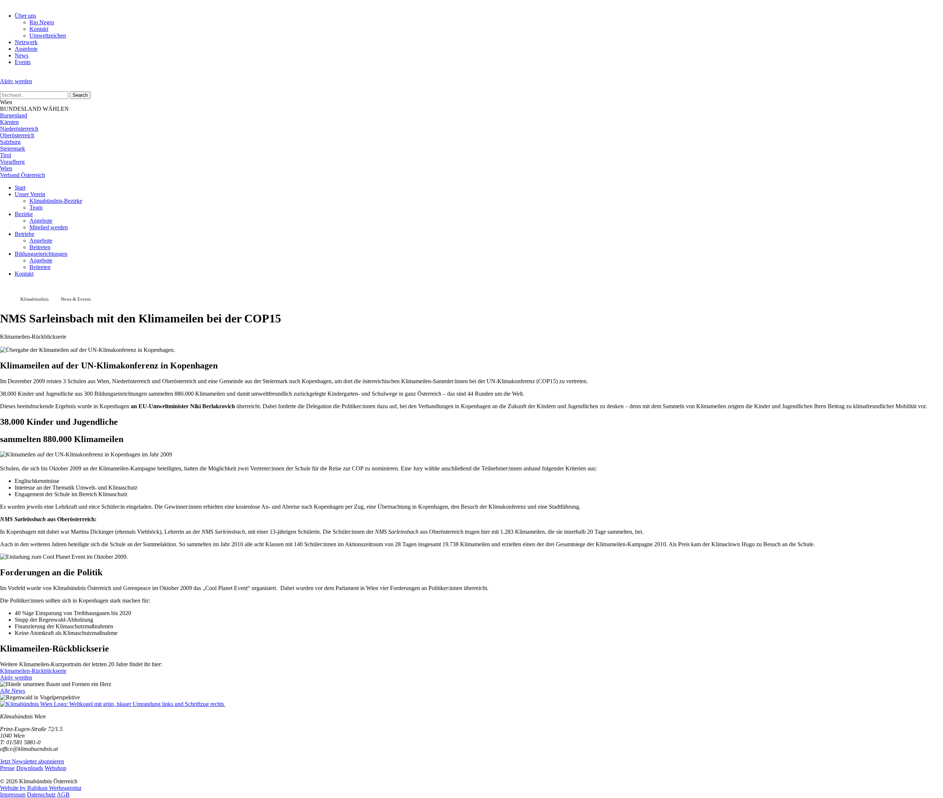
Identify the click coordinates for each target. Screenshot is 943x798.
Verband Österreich (22, 175)
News (21, 55)
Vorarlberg (12, 162)
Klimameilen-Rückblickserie (33, 671)
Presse (7, 768)
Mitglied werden (48, 227)
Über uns (25, 16)
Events (23, 62)
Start (20, 187)
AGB (63, 794)
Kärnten (9, 122)
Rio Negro (41, 22)
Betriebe (24, 234)
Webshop (55, 768)
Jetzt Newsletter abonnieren (32, 761)
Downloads (29, 768)
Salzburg (10, 142)
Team (35, 207)
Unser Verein (30, 194)
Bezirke (24, 214)
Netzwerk (26, 42)
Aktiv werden (16, 81)
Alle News (12, 691)
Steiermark (12, 148)
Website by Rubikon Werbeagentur (40, 788)
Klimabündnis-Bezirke (55, 201)
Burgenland (13, 115)
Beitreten (39, 247)
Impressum (12, 794)
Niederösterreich (19, 129)
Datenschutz (41, 794)
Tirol (5, 155)
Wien (6, 168)
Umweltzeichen (47, 35)
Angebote (26, 49)
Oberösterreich (17, 135)
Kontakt (38, 29)
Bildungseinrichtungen (41, 254)
